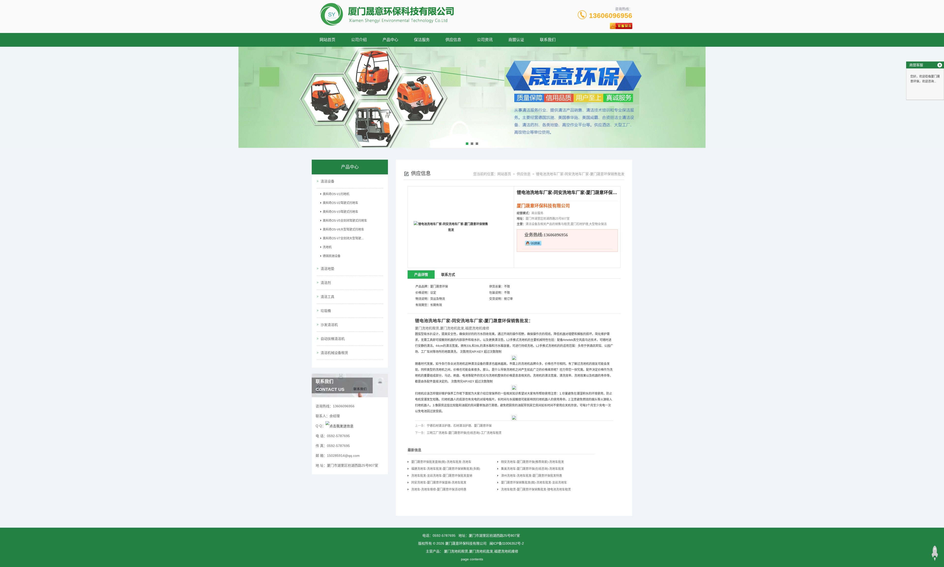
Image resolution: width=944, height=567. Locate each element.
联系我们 (548, 40)
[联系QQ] (339, 426)
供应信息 (453, 40)
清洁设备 (327, 181)
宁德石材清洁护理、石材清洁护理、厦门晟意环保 (459, 426)
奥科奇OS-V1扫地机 (336, 194)
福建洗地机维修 (477, 328)
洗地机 (327, 247)
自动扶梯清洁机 (333, 339)
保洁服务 (422, 40)
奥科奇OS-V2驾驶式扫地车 (340, 203)
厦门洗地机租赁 (427, 328)
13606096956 (610, 15)
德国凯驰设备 (331, 256)
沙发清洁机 (329, 325)
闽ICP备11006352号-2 (506, 543)
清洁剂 (326, 283)
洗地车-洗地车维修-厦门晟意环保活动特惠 (438, 489)
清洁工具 (327, 297)
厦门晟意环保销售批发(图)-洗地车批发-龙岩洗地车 (534, 482)
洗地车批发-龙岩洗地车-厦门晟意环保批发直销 (441, 475)
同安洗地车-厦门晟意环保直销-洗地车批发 (438, 482)
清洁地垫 (327, 269)
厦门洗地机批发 (452, 328)
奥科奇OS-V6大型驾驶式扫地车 (343, 229)
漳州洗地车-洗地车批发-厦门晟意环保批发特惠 (531, 475)
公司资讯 (485, 40)
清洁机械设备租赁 (334, 353)
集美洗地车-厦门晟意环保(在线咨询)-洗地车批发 (532, 469)
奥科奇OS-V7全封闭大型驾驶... (343, 238)
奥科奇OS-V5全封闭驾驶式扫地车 (345, 220)
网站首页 (327, 40)
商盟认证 (516, 40)
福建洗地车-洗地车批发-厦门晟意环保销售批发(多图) (445, 469)
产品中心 (390, 40)
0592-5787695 (444, 535)
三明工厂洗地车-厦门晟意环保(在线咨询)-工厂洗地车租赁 (464, 433)
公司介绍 (359, 40)
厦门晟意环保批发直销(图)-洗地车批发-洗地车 (441, 462)
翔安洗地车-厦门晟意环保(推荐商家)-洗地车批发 (532, 462)
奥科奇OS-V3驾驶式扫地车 (340, 212)
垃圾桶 (326, 311)
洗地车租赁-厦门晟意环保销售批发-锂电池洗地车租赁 (536, 489)
